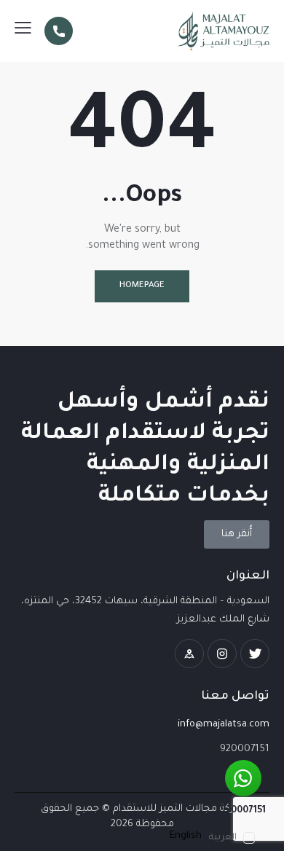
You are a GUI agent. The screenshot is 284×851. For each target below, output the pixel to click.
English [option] (186, 836)
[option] (185, 836)
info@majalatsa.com (223, 724)
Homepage (142, 286)
